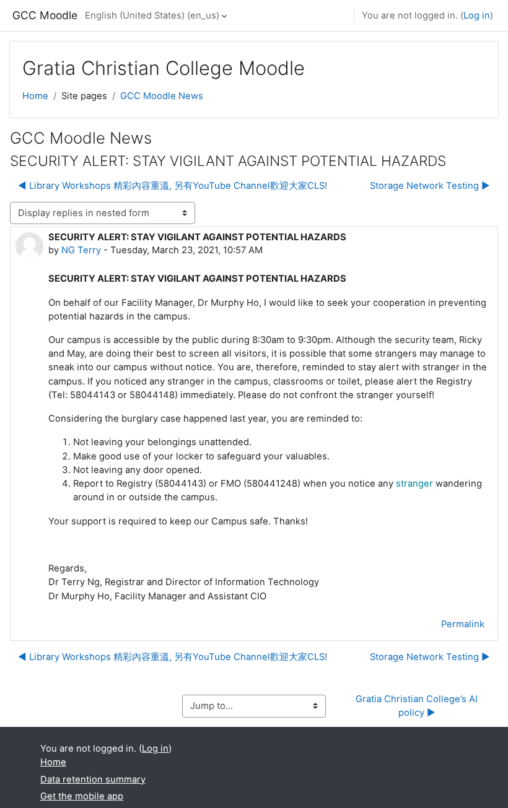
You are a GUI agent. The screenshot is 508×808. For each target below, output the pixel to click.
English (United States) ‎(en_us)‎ (152, 15)
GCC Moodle (44, 15)
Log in (476, 15)
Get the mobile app (81, 796)
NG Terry (81, 250)
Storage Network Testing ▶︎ (430, 185)
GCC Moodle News (161, 96)
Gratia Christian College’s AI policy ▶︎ (418, 705)
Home (35, 96)
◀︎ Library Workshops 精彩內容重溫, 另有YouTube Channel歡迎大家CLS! (172, 185)
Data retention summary (93, 779)
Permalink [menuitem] (462, 624)
